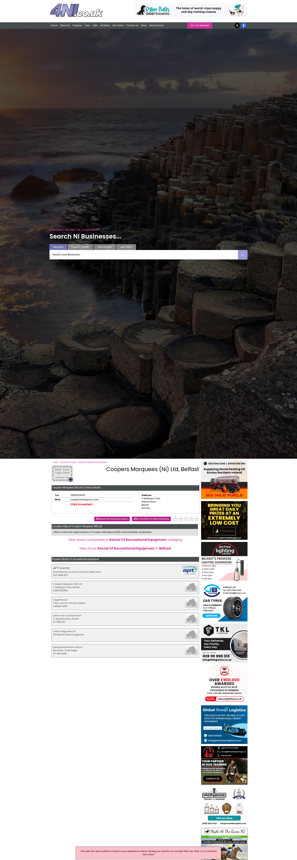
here (202, 851)
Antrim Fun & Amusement (67, 615)
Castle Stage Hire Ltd (64, 631)
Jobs (95, 25)
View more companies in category (125, 539)
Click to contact (82, 504)
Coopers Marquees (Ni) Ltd (67, 584)
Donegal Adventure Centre (67, 647)
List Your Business (199, 25)
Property (77, 25)
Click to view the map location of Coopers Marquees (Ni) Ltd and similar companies (102, 532)
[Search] (243, 255)
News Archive (156, 25)
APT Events (61, 568)
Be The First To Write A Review (152, 518)
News (144, 25)
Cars (87, 25)
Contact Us (132, 25)
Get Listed (117, 25)
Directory (65, 25)
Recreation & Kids (68, 462)
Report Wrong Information (113, 518)
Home (54, 25)
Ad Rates (105, 25)
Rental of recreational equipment (93, 462)
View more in (125, 548)
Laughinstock (60, 599)
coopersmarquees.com (85, 499)
